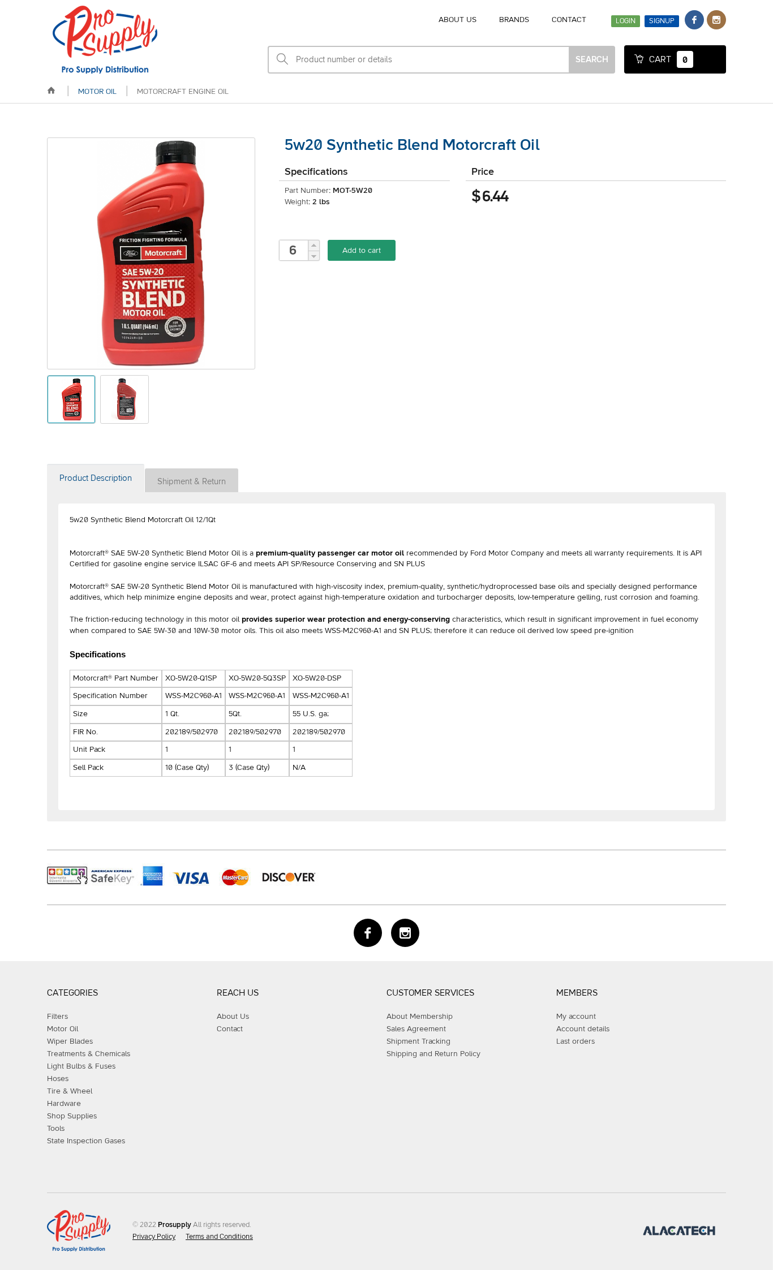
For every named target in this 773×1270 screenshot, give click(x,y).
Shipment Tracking (418, 1041)
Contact (230, 1029)
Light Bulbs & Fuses (81, 1066)
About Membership (419, 1017)
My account (576, 1017)
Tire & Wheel (69, 1091)
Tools (56, 1129)
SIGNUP (662, 21)
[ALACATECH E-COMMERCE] (679, 1233)
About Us (233, 1017)
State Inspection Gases (86, 1141)
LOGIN (625, 21)
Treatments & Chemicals (88, 1054)
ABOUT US (457, 20)
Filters (57, 1017)
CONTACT (569, 20)
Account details (582, 1029)
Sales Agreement (416, 1029)
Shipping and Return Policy (433, 1054)
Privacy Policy (153, 1237)
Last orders (575, 1041)
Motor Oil (62, 1029)
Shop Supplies (72, 1116)
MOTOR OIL (97, 92)
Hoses (57, 1079)
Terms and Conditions (219, 1237)
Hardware (64, 1104)
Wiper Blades (70, 1041)
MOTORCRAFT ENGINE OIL (183, 92)
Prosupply (174, 1225)
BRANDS (514, 20)
